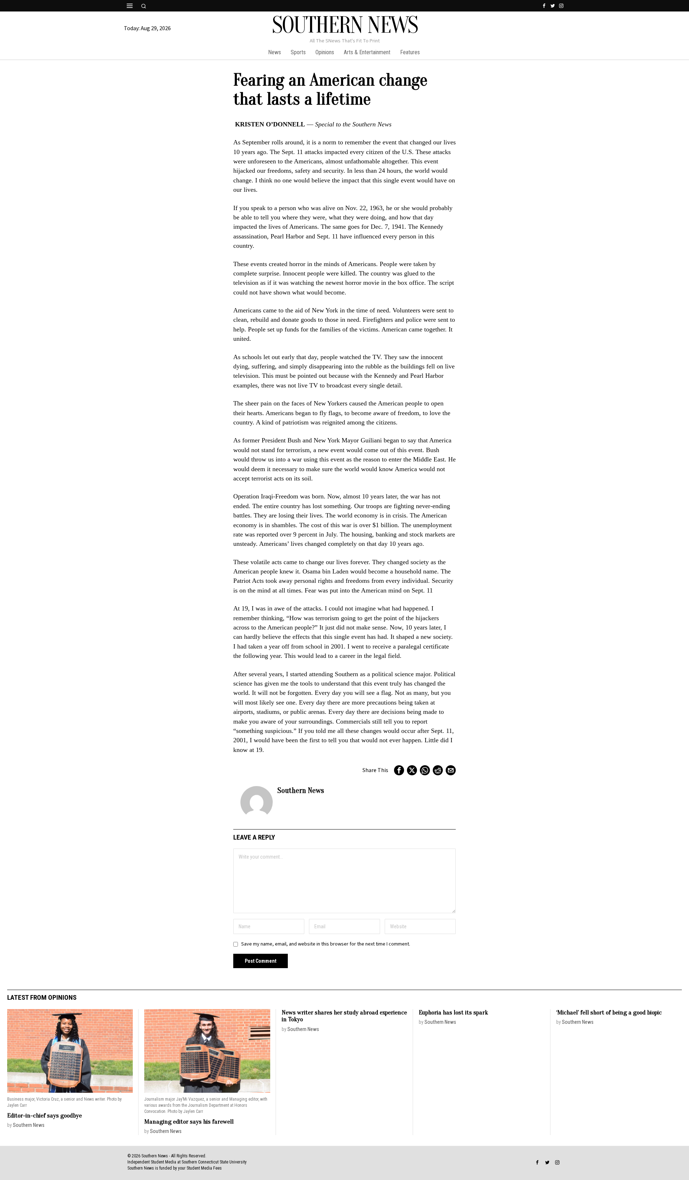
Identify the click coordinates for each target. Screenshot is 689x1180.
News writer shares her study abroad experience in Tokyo (344, 1016)
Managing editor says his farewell (189, 1121)
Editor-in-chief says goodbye (44, 1115)
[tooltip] (544, 6)
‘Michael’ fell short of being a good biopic (609, 1012)
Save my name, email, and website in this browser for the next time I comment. (325, 944)
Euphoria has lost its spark (453, 1012)
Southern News (300, 790)
